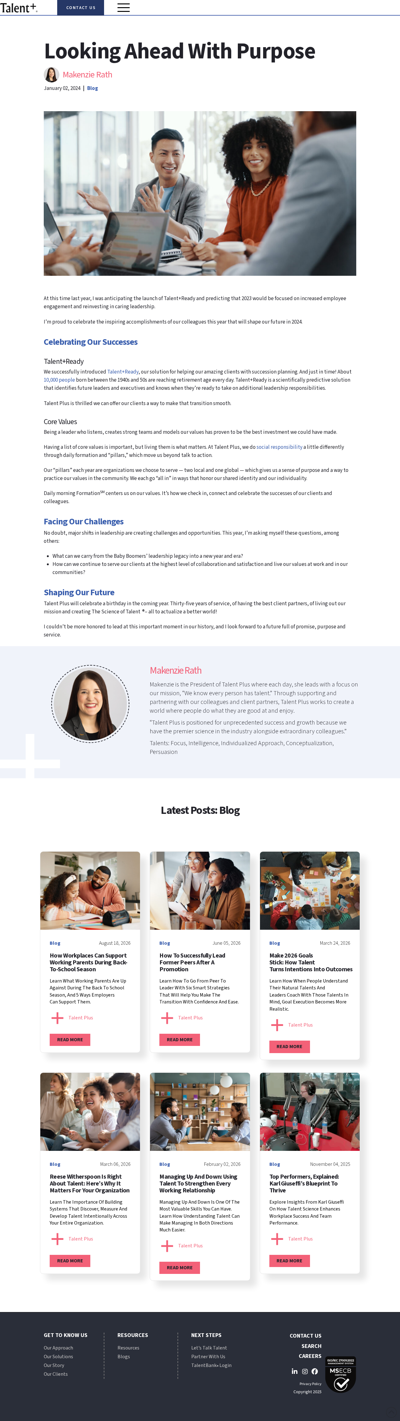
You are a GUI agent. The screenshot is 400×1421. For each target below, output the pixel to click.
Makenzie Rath (87, 74)
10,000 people (59, 380)
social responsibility (279, 447)
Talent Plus (80, 1017)
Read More (70, 1039)
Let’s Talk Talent (209, 1347)
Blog (92, 88)
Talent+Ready (122, 372)
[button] (123, 7)
